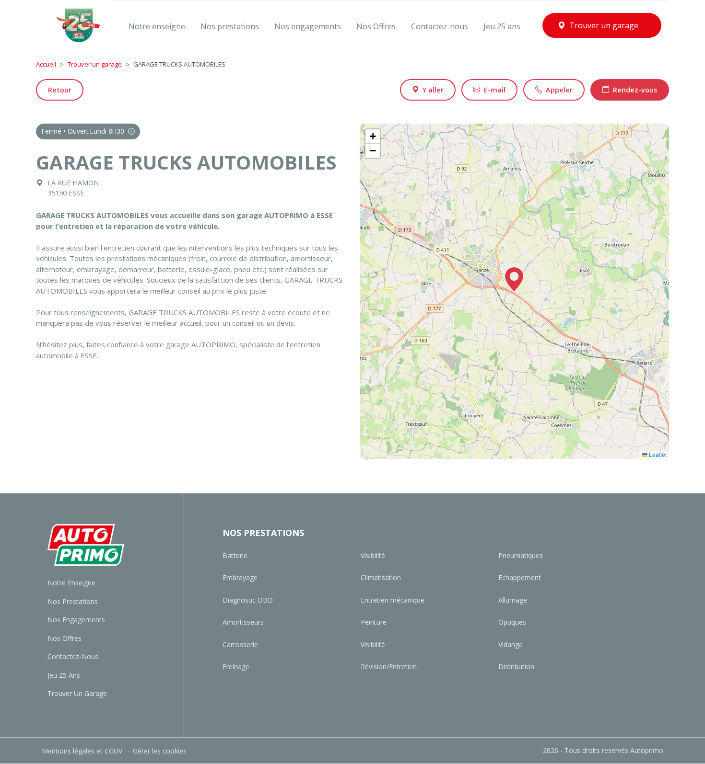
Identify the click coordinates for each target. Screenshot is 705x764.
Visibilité (373, 555)
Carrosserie (240, 644)
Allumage (512, 599)
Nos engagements (76, 619)
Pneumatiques (520, 555)
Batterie (235, 555)
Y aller (433, 89)
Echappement (519, 577)
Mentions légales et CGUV (83, 750)
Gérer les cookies (160, 750)
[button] (514, 279)
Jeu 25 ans (63, 675)
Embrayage (240, 577)
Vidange (510, 644)
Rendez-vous (635, 89)
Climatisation (381, 577)
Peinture (374, 622)
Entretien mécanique (392, 599)
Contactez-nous (72, 656)
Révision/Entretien (389, 666)
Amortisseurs (243, 622)
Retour (59, 89)
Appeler (559, 89)
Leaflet (657, 454)
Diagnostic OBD (248, 599)
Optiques (512, 622)
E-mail (494, 89)
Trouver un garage (95, 64)
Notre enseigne (71, 582)
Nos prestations (72, 601)
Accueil (46, 64)
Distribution (516, 666)
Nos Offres (64, 638)
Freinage (236, 666)
